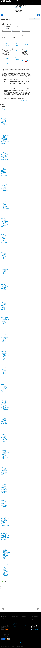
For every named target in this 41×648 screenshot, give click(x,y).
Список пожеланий (32, 0)
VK (0, 586)
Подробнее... (6, 629)
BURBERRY (33, 18)
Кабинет (25, 0)
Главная (14, 618)
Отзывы (14, 625)
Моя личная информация (25, 623)
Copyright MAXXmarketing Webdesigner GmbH (25, 100)
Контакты (14, 626)
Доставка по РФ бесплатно (20, 13)
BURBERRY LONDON (5, 58)
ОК (0, 583)
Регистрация (34, 2)
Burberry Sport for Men (26, 60)
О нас (14, 619)
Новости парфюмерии (15, 623)
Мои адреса (25, 625)
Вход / (30, 2)
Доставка (15, 624)
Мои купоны (25, 624)
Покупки (25, 2)
